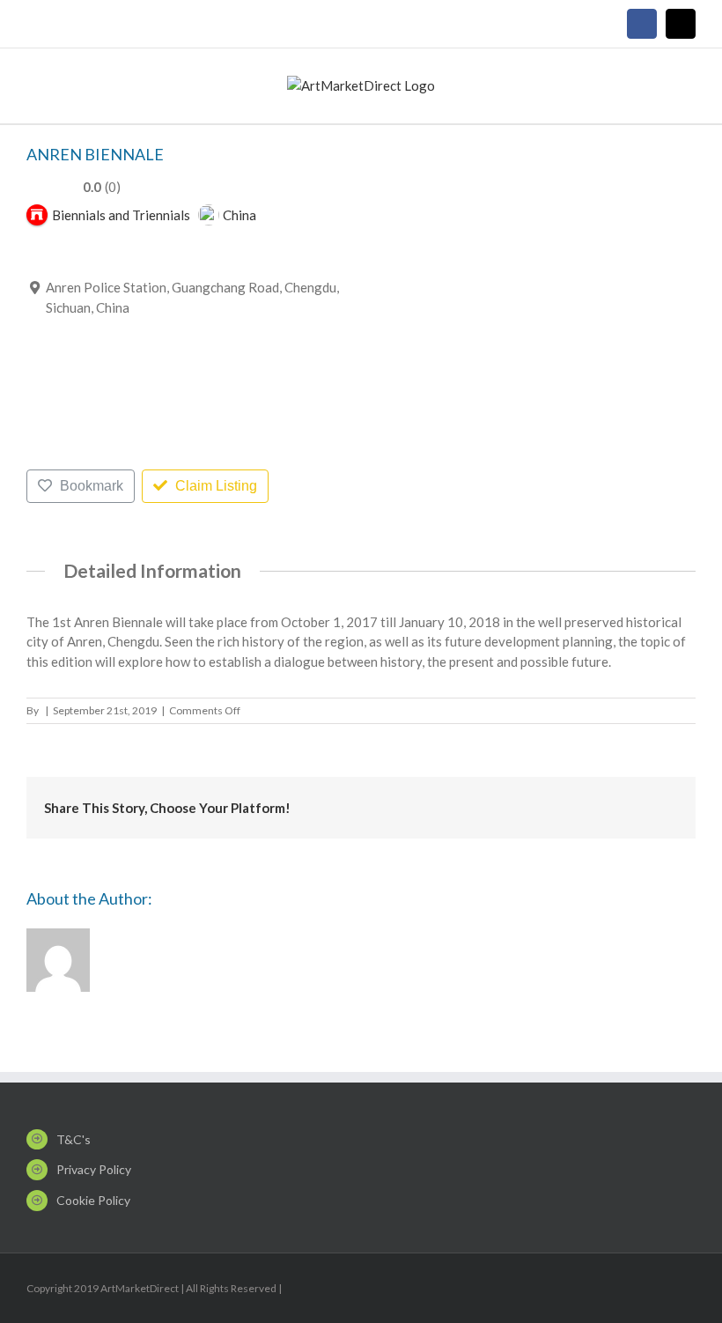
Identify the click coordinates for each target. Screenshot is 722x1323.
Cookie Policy (93, 1200)
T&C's (73, 1139)
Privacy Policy (93, 1169)
